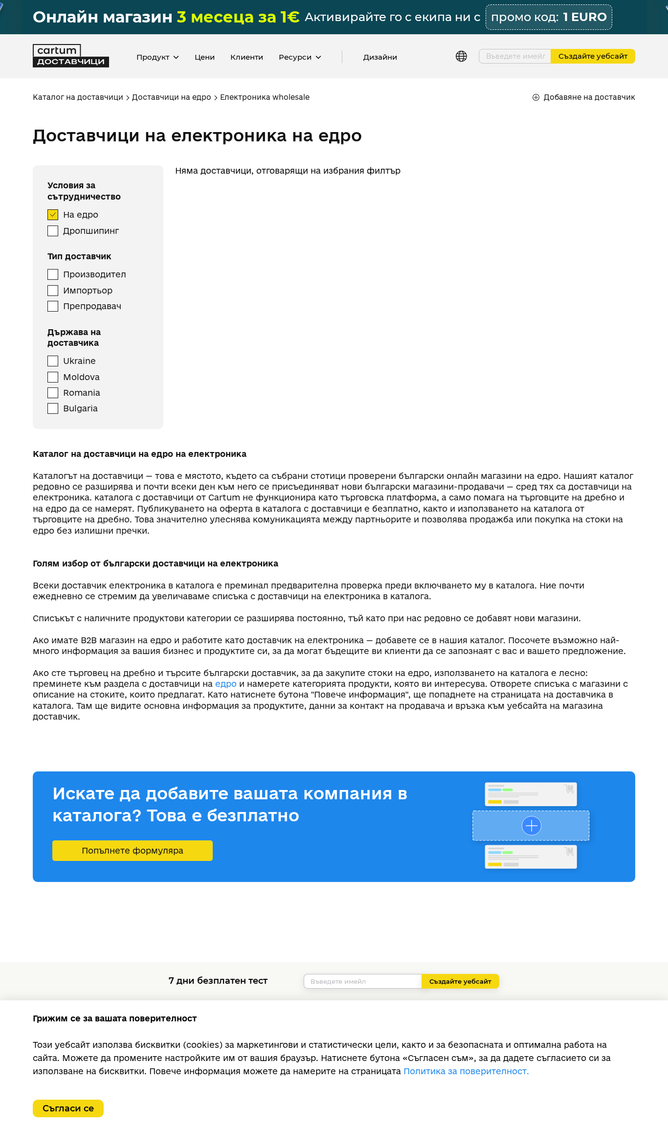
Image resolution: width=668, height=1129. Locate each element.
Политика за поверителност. (466, 1071)
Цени (205, 57)
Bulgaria (80, 408)
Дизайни (380, 57)
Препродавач (92, 306)
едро (226, 683)
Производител (94, 274)
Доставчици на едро (171, 97)
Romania (81, 392)
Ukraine (79, 360)
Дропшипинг (91, 230)
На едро (80, 214)
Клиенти (246, 57)
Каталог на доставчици (78, 97)
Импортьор (87, 290)
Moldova (81, 377)
